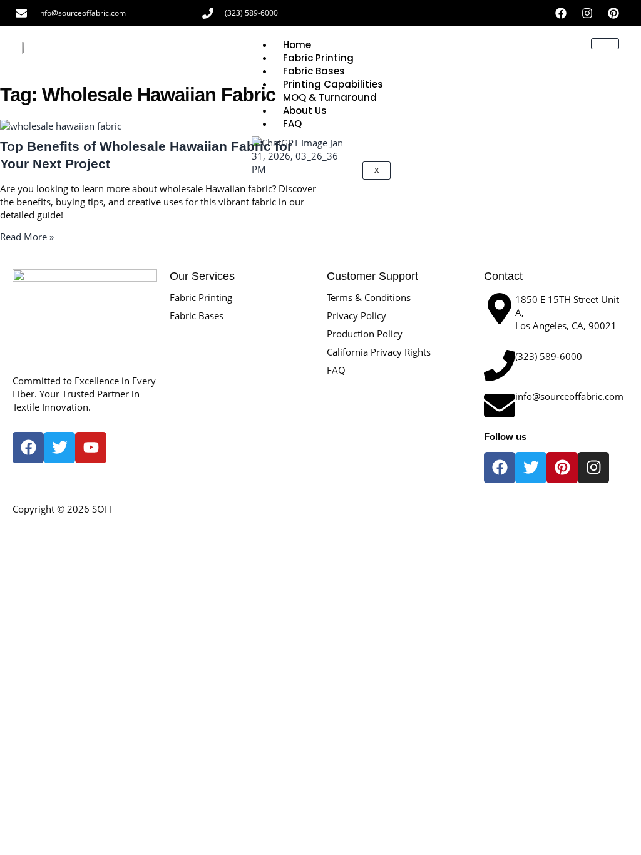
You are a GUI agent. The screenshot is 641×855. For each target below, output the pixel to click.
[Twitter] (530, 467)
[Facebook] (561, 13)
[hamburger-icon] (605, 43)
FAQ (336, 370)
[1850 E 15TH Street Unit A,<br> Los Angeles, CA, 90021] (499, 308)
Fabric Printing (201, 297)
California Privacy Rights (379, 352)
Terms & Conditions (369, 297)
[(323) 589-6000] (207, 13)
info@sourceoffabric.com (82, 13)
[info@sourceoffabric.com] (21, 13)
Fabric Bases (196, 315)
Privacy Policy (356, 315)
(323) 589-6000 (251, 13)
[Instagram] (587, 13)
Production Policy (365, 333)
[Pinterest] (613, 13)
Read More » (27, 236)
